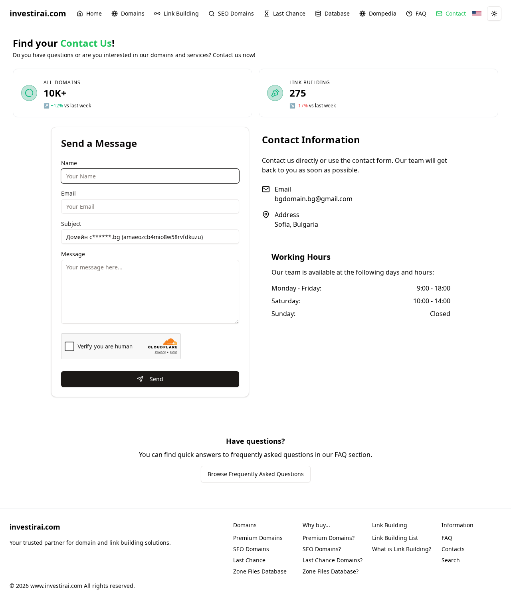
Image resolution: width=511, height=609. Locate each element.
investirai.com (38, 13)
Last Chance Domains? (332, 560)
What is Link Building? (401, 549)
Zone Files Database (260, 571)
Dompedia (382, 13)
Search (451, 560)
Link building (310, 82)
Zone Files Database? (330, 571)
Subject (71, 223)
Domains (133, 13)
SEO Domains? (322, 549)
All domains (62, 82)
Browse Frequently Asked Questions (256, 474)
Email (68, 193)
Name (69, 163)
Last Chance (289, 13)
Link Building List (395, 538)
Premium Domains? (329, 538)
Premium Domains (258, 538)
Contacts (453, 549)
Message (73, 254)
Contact (456, 13)
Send (156, 379)
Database (337, 13)
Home (94, 13)
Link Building (181, 13)
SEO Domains (236, 13)
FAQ (421, 13)
